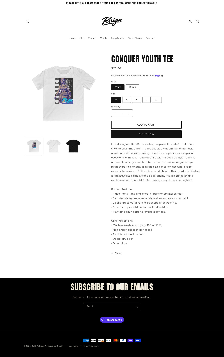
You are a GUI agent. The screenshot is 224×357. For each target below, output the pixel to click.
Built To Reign (38, 346)
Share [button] (118, 253)
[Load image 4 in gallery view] (73, 146)
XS (116, 100)
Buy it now (146, 134)
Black (132, 87)
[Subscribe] (137, 306)
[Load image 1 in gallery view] (34, 146)
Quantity (115, 107)
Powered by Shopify (54, 346)
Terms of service (90, 346)
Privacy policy (73, 346)
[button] (27, 21)
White (118, 87)
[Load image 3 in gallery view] (53, 146)
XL (156, 100)
